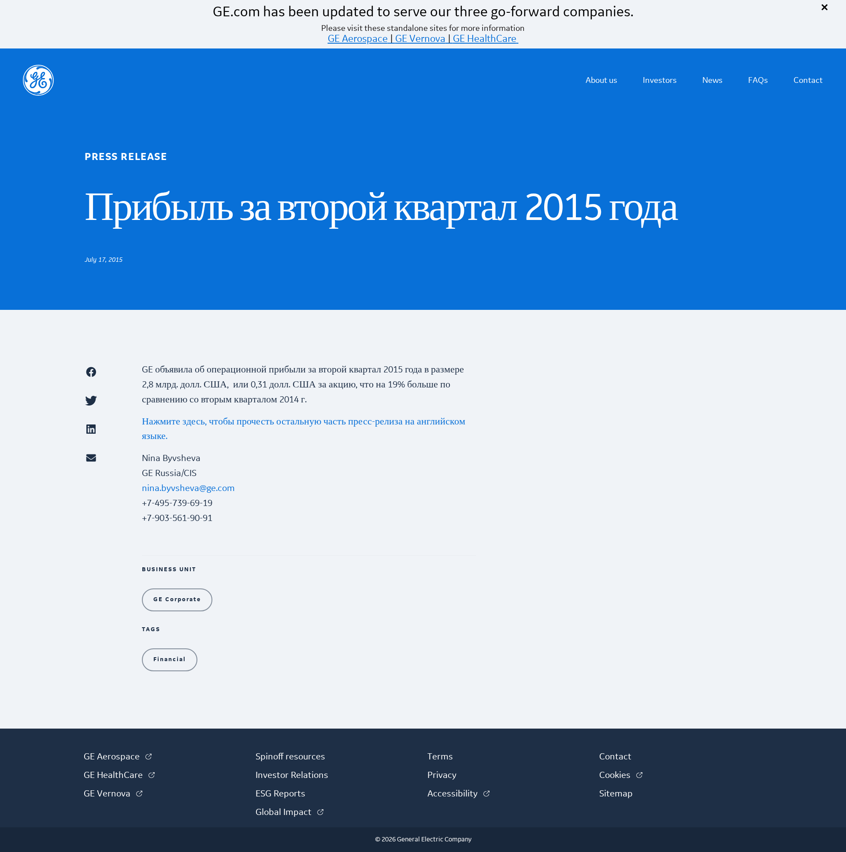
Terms (440, 757)
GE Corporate (177, 599)
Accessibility (458, 794)
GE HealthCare (484, 38)
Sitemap (616, 794)
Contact (808, 80)
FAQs (758, 80)
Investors (660, 80)
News (712, 80)
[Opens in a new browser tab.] (109, 371)
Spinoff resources (290, 757)
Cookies (620, 775)
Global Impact (289, 812)
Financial (169, 659)
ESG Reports (280, 794)
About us (601, 80)
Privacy (441, 775)
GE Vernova (420, 38)
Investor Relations (292, 775)
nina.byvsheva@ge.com (188, 488)
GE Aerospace (358, 38)
